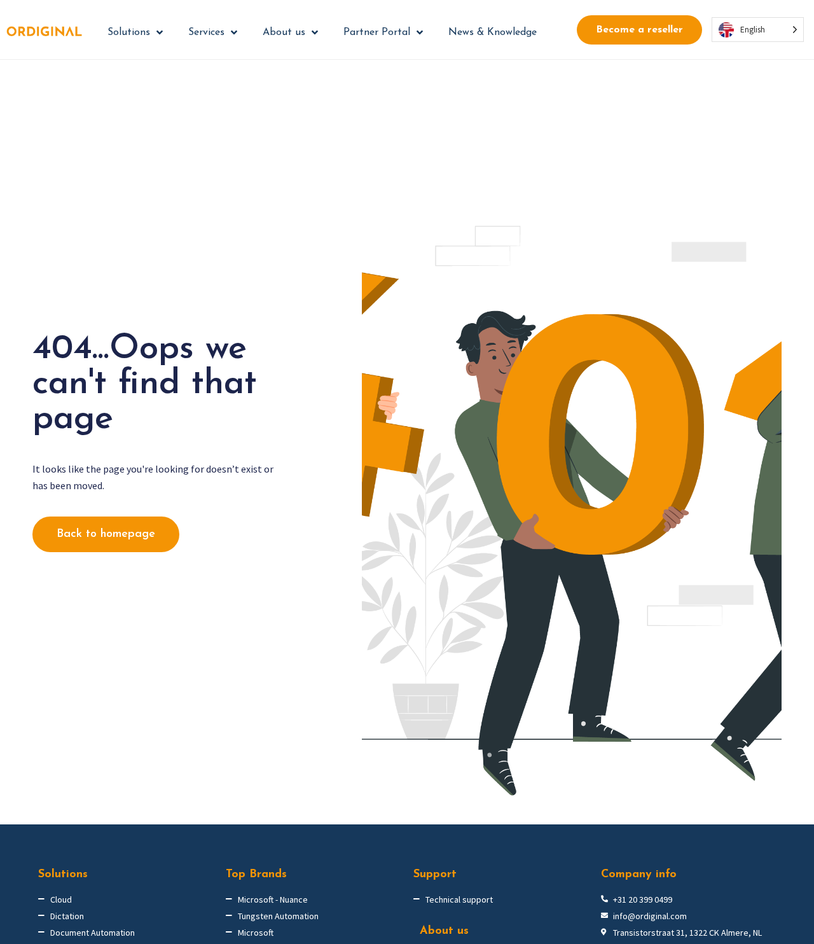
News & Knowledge (492, 32)
